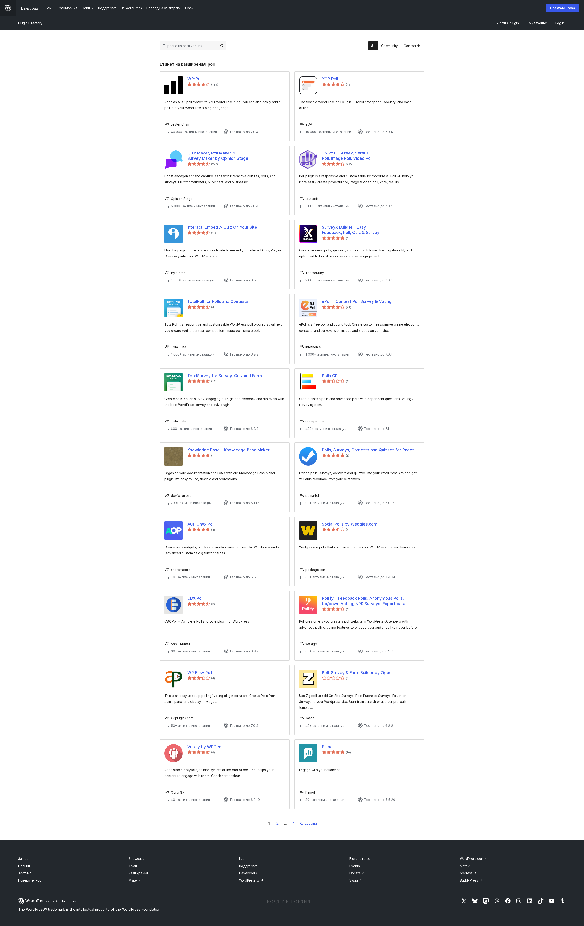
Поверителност (30, 880)
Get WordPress (562, 8)
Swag (355, 880)
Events (354, 866)
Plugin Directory (30, 23)
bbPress (468, 873)
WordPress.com (474, 859)
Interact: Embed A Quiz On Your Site (222, 227)
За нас (23, 859)
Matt (465, 866)
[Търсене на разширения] (221, 45)
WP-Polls (196, 78)
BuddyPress (471, 880)
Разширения (138, 873)
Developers (248, 873)
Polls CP (330, 375)
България (69, 901)
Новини (24, 866)
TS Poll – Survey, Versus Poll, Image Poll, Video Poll (347, 156)
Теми (133, 866)
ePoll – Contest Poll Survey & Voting (356, 301)
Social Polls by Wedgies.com (349, 524)
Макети (135, 880)
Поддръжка (248, 866)
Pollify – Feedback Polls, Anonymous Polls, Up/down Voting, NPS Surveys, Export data (363, 601)
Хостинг (24, 873)
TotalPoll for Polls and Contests (217, 301)
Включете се (359, 859)
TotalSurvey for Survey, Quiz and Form (224, 375)
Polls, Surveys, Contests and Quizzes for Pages (368, 449)
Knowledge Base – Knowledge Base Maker (228, 449)
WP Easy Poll (199, 672)
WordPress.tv (251, 880)
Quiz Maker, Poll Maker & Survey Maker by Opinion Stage (217, 156)
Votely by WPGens (205, 746)
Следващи (308, 823)
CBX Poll (195, 598)
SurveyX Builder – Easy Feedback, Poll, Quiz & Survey (350, 230)
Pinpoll (328, 746)
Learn (243, 859)
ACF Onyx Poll (200, 524)
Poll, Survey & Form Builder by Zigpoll (358, 672)
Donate (357, 873)
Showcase (136, 859)
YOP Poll (330, 78)
